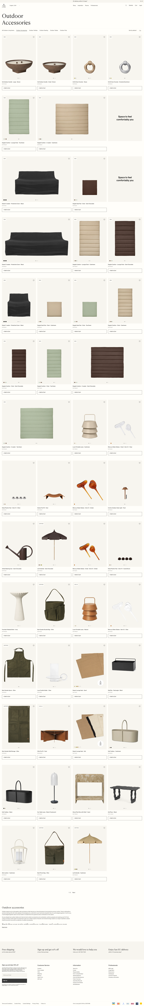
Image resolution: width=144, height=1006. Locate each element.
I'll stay (72, 513)
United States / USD (72, 500)
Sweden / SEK (72, 509)
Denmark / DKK (72, 506)
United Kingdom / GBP (72, 503)
